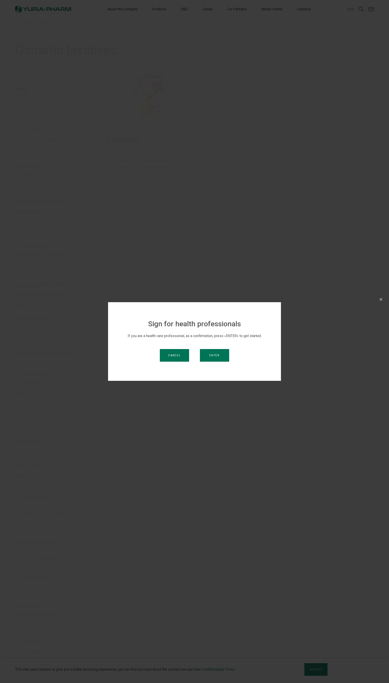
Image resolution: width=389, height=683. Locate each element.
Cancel (174, 355)
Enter (214, 355)
